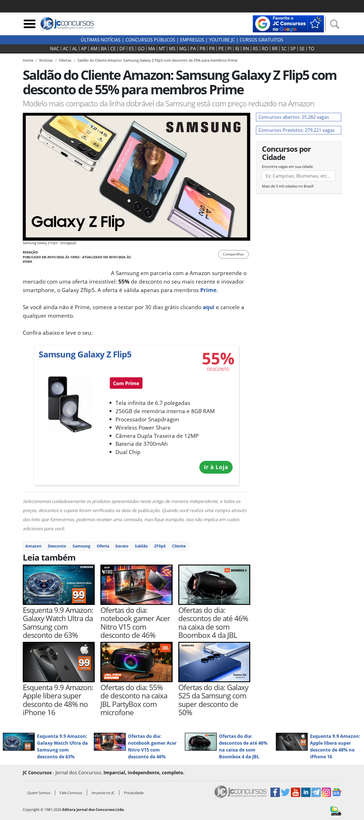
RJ (237, 48)
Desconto (57, 546)
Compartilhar (233, 254)
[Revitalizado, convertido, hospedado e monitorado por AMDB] (335, 810)
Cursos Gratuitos (261, 40)
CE (113, 48)
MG (183, 48)
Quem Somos (38, 792)
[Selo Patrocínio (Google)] (288, 23)
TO (311, 48)
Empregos (192, 40)
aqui (208, 307)
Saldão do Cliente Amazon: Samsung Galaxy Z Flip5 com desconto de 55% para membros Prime (157, 60)
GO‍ (141, 48)
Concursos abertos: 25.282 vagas (293, 117)
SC (284, 48)
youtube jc (222, 40)
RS (255, 48)
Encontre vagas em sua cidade (287, 166)
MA (151, 48)
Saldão (141, 546)
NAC (54, 48)
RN (246, 48)
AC (66, 48)
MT (162, 48)
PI (229, 48)
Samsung (81, 546)
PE (221, 48)
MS (172, 48)
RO (265, 48)
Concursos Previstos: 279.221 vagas (296, 130)
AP (84, 48)
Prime (208, 290)
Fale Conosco (71, 792)
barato (122, 546)
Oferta (103, 546)
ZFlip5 (160, 546)
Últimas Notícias (101, 40)
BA (104, 48)
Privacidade (134, 792)
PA (193, 48)
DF (122, 48)
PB (202, 48)
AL (74, 48)
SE (302, 48)
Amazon (33, 546)
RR (275, 48)
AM (93, 48)
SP (293, 48)
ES (131, 48)
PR (212, 48)
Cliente (179, 546)
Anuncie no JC (103, 792)
